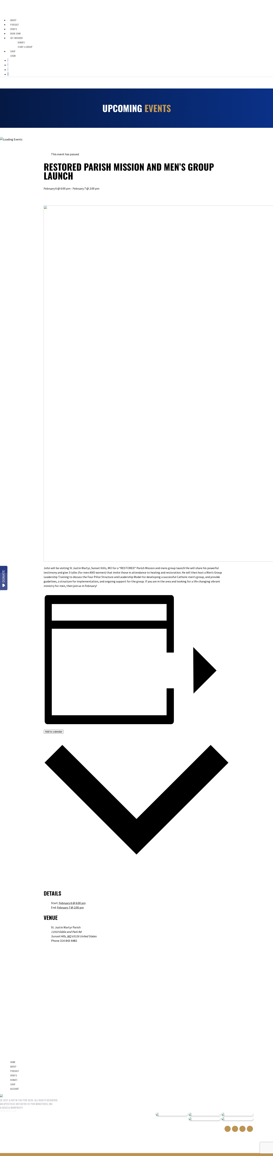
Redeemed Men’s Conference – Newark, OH (75, 196)
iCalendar (57, 874)
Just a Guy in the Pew (12, 12)
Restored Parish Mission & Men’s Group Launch (79, 200)
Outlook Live (58, 883)
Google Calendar (61, 870)
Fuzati (14, 1111)
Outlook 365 (58, 879)
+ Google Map (104, 936)
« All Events (50, 147)
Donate (3, 576)
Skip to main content (19, 5)
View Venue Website (62, 945)
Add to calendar (53, 731)
